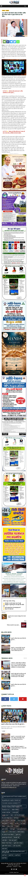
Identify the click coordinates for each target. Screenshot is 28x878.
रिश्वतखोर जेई (16, 837)
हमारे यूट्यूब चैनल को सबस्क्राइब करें (12, 607)
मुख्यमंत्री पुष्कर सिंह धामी (7, 837)
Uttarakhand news (6, 809)
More (3, 731)
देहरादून (11, 823)
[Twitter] (14, 41)
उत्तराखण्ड (3, 10)
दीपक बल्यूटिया (5, 823)
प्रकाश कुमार (12, 829)
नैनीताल (3, 826)
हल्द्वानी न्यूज (4, 855)
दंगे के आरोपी (13, 821)
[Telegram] (11, 41)
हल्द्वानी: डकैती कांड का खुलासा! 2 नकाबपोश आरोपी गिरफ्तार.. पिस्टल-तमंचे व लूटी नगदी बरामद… (5, 748)
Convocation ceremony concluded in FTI (11, 803)
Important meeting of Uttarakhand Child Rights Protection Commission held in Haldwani (12, 806)
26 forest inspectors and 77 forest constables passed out (14, 797)
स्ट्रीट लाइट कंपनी (16, 846)
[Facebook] (7, 41)
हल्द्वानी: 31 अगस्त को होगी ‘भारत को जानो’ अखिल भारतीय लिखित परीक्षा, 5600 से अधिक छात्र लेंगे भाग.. (5, 649)
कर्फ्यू (11, 815)
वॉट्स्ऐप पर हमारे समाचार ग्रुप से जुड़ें (13, 603)
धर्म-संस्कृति (7, 10)
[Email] (4, 41)
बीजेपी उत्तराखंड (21, 832)
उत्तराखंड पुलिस (15, 812)
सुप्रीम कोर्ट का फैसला (18, 843)
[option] (14, 664)
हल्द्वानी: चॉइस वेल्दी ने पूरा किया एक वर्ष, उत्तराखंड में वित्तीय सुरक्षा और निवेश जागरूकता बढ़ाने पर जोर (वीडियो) (5, 673)
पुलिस (17, 826)
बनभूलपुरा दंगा (4, 832)
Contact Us (15, 866)
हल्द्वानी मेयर (11, 855)
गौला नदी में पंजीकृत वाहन (7, 818)
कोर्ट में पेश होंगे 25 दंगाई (19, 815)
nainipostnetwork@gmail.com (8, 787)
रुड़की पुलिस (4, 840)
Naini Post (16, 872)
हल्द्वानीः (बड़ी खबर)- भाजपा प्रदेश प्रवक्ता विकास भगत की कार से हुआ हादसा (13, 852)
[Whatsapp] (18, 41)
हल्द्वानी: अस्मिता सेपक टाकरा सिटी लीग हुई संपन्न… (5, 639)
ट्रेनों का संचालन (5, 821)
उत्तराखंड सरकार (5, 815)
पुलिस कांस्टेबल (5, 829)
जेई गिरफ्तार (16, 818)
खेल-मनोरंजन (7, 721)
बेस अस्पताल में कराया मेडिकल (8, 834)
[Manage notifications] (25, 875)
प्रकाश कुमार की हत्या (21, 829)
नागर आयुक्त (23, 823)
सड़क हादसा (4, 848)
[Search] (25, 6)
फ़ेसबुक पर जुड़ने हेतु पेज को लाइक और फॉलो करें (13, 605)
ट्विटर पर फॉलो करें (9, 609)
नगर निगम (16, 823)
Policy (19, 866)
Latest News (9, 866)
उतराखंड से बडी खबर (6, 812)
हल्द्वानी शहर (17, 855)
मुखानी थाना (18, 834)
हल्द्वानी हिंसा (4, 858)
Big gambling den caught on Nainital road (11, 800)
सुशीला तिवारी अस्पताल (6, 846)
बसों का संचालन (12, 832)
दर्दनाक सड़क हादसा (21, 821)
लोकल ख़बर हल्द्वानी (12, 840)
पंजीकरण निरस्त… (10, 826)
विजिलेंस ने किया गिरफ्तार (7, 843)
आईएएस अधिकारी (15, 809)
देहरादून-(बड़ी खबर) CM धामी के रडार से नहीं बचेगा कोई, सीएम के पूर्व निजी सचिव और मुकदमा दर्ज (13, 864)
